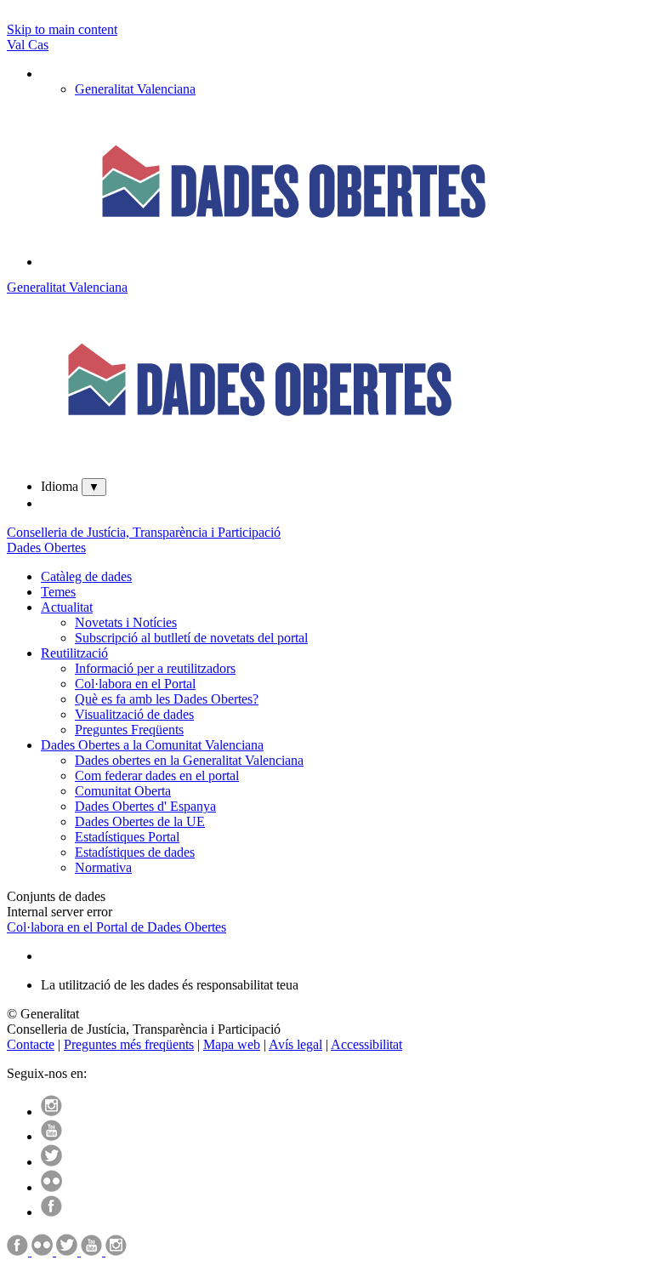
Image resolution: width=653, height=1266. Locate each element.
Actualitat (67, 607)
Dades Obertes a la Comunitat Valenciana (152, 745)
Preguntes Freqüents (129, 729)
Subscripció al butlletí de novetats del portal (191, 637)
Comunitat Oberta (123, 791)
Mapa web (231, 1044)
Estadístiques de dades (135, 852)
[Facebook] (51, 1212)
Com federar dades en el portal (157, 775)
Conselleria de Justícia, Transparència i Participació (144, 532)
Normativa (103, 867)
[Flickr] (51, 1187)
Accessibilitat (366, 1044)
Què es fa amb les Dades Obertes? (166, 699)
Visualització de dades (134, 714)
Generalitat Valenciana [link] (135, 89)
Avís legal (295, 1044)
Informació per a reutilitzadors (155, 668)
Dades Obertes (46, 547)
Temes (58, 592)
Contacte (30, 1044)
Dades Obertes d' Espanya (145, 806)
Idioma (59, 486)
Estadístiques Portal (127, 837)
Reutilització (74, 653)
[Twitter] (51, 1162)
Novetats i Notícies (126, 622)
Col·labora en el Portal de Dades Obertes (116, 927)
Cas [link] (38, 44)
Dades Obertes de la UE (140, 821)
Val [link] (17, 44)
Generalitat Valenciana (67, 287)
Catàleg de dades (86, 576)
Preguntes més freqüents (129, 1044)
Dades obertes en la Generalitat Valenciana (189, 760)
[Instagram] (51, 1111)
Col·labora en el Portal (135, 683)
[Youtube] (51, 1136)
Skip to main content (62, 29)
